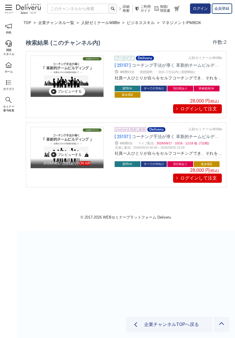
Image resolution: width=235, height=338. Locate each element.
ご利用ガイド (145, 9)
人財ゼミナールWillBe (100, 22)
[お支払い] (177, 8)
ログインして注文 (198, 108)
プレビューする (70, 91)
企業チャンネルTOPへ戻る (171, 324)
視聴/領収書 (165, 9)
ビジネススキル (141, 22)
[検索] (113, 8)
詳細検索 (126, 9)
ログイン (200, 8)
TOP (27, 22)
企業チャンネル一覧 (56, 22)
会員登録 (221, 8)
